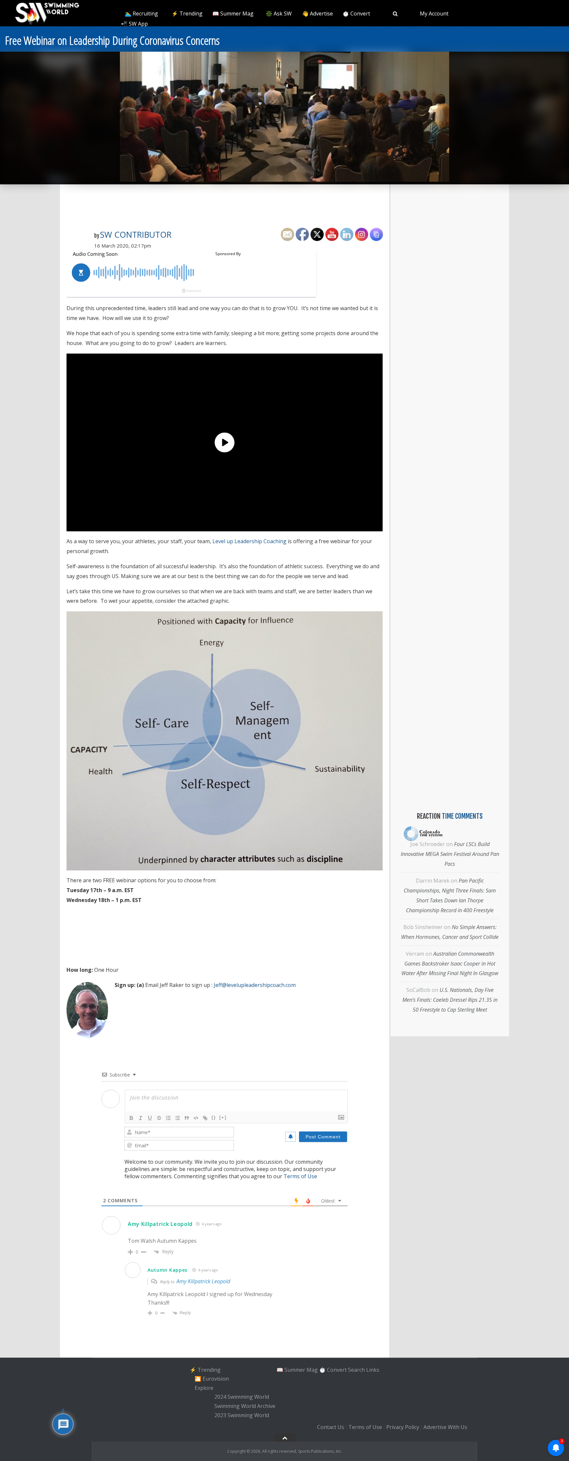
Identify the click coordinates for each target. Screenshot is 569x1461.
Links (372, 1369)
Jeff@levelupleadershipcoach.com (255, 985)
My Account (434, 13)
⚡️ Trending (187, 13)
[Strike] (159, 1118)
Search (356, 1369)
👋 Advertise (317, 13)
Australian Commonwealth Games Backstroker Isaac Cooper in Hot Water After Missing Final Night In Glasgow (449, 963)
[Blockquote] (186, 1118)
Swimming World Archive (244, 1406)
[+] (223, 1117)
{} (213, 1117)
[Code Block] (196, 1118)
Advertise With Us (445, 1427)
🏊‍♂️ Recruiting (141, 13)
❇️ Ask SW (279, 13)
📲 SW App (134, 23)
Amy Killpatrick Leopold (160, 1224)
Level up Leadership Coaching (249, 541)
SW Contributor (136, 234)
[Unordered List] (177, 1118)
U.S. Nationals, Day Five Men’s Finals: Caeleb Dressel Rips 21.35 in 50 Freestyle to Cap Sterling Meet (450, 999)
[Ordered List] (168, 1118)
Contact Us (330, 1427)
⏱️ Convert (356, 13)
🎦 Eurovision (212, 1378)
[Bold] (131, 1118)
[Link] (205, 1118)
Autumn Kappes (167, 1270)
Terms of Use (300, 1176)
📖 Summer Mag (233, 13)
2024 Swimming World (241, 1397)
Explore (204, 1388)
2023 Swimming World (241, 1415)
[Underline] (149, 1118)
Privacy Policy (402, 1427)
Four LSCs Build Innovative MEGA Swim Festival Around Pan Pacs (450, 853)
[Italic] (140, 1118)
